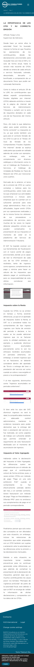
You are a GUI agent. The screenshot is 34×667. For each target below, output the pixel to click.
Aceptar (6, 664)
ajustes (25, 660)
